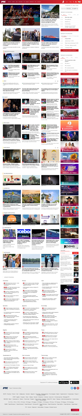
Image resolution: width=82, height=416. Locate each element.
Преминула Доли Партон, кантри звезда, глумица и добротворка (30, 372)
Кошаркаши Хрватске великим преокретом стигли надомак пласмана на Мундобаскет (31, 337)
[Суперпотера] (70, 93)
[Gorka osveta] (70, 201)
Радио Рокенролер (52, 404)
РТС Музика (63, 402)
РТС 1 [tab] (64, 14)
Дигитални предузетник (66, 399)
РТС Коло (52, 402)
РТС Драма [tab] (64, 36)
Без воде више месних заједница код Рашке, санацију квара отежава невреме (30, 317)
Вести (9, 1)
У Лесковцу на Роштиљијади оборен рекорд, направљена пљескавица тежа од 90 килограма (12, 372)
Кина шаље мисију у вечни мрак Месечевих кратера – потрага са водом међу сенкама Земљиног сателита (38, 242)
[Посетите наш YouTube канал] (78, 388)
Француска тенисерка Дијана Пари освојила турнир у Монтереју (49, 343)
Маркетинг (34, 407)
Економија (44, 305)
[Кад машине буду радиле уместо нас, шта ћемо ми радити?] (50, 58)
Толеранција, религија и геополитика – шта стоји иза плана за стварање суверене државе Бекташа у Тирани (31, 300)
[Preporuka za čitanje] (70, 233)
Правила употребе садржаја (19, 414)
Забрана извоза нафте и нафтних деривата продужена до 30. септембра (50, 313)
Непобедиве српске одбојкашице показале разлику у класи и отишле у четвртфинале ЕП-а (21, 17)
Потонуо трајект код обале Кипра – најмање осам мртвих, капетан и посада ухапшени (49, 44)
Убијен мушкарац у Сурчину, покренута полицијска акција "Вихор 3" (11, 324)
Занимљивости (7, 355)
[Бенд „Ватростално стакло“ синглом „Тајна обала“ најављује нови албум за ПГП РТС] (43, 140)
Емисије (32, 1)
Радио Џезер (74, 404)
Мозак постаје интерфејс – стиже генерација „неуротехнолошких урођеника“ (34, 136)
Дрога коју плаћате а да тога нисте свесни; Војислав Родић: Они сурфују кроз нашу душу (12, 61)
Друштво (24, 305)
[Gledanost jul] (70, 158)
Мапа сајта (75, 410)
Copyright (10, 414)
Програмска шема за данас (69, 29)
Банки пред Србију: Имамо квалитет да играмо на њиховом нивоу (30, 345)
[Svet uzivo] (70, 136)
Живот (10, 399)
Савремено (7, 227)
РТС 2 (15, 402)
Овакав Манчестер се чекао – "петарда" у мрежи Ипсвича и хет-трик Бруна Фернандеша (11, 346)
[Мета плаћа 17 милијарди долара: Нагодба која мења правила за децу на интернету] (23, 234)
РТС (35, 1)
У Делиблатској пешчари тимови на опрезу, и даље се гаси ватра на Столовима (11, 44)
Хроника (5, 305)
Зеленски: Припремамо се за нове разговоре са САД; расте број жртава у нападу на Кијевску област (53, 74)
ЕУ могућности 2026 (41, 394)
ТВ (24, 1)
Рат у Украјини (52, 394)
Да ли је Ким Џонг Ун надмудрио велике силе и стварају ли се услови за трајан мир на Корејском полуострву (49, 269)
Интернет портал (53, 407)
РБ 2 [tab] (67, 57)
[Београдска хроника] (70, 147)
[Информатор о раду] (70, 300)
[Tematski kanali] (70, 244)
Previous (61, 14)
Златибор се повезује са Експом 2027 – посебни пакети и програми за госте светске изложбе (49, 205)
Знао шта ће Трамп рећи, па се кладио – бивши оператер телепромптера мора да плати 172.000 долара (11, 358)
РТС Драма (34, 402)
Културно (7, 147)
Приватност (5, 414)
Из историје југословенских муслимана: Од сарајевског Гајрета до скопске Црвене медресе (50, 89)
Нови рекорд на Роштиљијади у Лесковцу (12, 365)
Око (5, 81)
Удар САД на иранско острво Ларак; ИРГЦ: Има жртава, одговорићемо (33, 66)
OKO (16, 1)
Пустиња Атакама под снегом (53, 133)
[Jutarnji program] (70, 125)
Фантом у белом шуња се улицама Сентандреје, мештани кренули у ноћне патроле (30, 296)
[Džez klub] (70, 180)
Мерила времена (44, 394)
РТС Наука (28, 402)
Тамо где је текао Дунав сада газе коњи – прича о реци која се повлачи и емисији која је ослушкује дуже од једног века (31, 269)
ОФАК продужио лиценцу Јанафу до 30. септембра (30, 288)
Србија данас (22, 394)
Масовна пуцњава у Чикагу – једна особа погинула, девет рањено (52, 66)
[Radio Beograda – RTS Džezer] (70, 190)
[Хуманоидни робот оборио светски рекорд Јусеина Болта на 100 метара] (52, 234)
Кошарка (24, 330)
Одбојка (31, 397)
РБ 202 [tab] (76, 57)
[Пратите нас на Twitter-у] (72, 388)
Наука (54, 399)
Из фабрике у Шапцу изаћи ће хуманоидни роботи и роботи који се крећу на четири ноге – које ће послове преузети (49, 374)
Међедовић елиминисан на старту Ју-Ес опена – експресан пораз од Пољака (53, 114)
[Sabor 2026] (70, 169)
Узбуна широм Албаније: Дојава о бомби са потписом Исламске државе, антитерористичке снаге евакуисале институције (30, 292)
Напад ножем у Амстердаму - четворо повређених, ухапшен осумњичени (49, 299)
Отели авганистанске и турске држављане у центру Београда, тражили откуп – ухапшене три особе (11, 316)
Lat (67, 1)
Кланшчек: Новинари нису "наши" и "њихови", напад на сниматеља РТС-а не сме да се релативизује (11, 292)
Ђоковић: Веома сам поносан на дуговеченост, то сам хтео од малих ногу (49, 346)
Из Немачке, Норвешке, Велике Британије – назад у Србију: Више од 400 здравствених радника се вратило (30, 313)
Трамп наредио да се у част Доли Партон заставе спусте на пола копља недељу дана (30, 368)
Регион (24, 280)
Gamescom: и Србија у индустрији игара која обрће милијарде (8, 241)
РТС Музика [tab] (74, 36)
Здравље (44, 399)
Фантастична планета (26, 184)
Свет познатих (26, 355)
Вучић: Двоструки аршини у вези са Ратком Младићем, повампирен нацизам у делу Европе (14, 66)
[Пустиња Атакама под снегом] (43, 135)
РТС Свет (23, 402)
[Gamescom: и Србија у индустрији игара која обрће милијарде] (9, 234)
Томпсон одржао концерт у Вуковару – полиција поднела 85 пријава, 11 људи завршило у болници (31, 284)
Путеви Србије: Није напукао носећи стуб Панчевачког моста (31, 320)
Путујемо (32, 399)
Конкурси (47, 407)
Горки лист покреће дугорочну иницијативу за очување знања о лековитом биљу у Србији (31, 205)
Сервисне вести (63, 394)
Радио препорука (9, 213)
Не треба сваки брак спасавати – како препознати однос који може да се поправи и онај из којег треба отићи (35, 127)
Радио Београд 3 (28, 404)
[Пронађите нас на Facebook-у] (75, 388)
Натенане (7, 252)
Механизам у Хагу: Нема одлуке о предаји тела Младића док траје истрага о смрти (31, 323)
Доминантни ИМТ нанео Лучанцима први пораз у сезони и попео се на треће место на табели (53, 108)
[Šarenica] (70, 212)
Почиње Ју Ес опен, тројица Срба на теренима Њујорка (50, 339)
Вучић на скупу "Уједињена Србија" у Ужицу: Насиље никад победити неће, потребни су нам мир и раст (11, 300)
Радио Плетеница (43, 404)
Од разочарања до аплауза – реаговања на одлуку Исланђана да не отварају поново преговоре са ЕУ (31, 60)
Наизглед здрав (43, 400)
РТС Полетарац (70, 402)
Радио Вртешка (67, 404)
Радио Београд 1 (11, 404)
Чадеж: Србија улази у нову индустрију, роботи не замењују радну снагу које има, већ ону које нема (49, 316)
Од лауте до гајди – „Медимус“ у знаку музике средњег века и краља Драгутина (11, 164)
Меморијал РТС (66, 397)
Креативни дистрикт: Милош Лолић (49, 184)
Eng (70, 1)
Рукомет (35, 397)
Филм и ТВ (49, 399)
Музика (21, 399)
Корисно (6, 188)
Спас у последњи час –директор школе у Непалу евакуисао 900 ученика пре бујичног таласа (49, 21)
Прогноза (63, 8)
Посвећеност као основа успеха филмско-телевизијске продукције (29, 222)
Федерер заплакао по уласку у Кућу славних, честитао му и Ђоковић (49, 336)
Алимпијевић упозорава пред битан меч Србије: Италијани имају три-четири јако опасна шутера (11, 114)
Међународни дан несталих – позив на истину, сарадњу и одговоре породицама (14, 73)
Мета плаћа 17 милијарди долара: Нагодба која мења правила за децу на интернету (23, 242)
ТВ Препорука (8, 173)
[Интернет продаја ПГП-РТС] (70, 290)
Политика (5, 280)
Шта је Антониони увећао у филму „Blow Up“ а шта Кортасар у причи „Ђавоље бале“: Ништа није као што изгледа (12, 89)
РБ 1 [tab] (63, 57)
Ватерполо (41, 397)
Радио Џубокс (60, 404)
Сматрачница (71, 394)
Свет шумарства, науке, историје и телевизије (10, 222)
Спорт (13, 1)
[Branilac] (70, 104)
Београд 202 (35, 404)
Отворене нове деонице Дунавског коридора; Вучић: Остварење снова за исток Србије (30, 44)
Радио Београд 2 (20, 404)
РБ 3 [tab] (72, 57)
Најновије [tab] (63, 250)
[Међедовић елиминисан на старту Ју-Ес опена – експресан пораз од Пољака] (43, 115)
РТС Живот (40, 402)
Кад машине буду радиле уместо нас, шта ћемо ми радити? (50, 370)
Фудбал (5, 330)
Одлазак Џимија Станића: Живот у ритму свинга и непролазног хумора (11, 139)
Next (77, 14)
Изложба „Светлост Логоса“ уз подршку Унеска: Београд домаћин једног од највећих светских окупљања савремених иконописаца (49, 165)
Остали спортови (58, 397)
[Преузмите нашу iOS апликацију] (74, 382)
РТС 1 (11, 402)
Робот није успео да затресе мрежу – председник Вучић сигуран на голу (11, 362)
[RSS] (76, 2)
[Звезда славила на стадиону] (43, 101)
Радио (27, 1)
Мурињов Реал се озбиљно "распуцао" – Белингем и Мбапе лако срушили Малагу (11, 350)
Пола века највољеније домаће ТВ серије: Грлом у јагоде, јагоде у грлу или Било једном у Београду (30, 89)
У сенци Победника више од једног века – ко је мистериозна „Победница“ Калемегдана (11, 368)
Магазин (20, 1)
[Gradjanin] (70, 222)
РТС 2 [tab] (69, 14)
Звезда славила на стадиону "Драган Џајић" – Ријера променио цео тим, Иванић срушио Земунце (53, 101)
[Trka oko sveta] (70, 83)
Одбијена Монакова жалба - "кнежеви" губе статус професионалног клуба (31, 341)
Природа (58, 399)
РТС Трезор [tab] (69, 36)
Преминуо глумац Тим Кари (28, 365)
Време (57, 394)
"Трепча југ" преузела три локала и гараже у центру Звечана (11, 296)
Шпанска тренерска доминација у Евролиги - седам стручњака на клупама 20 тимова (30, 348)
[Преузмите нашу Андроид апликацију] (64, 382)
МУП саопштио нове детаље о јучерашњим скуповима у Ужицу (12, 313)
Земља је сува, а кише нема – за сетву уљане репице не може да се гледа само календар (50, 324)
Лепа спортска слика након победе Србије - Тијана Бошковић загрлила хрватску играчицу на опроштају (35, 111)
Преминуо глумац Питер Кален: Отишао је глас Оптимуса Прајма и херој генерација (30, 362)
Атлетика (46, 397)
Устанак (43, 223)
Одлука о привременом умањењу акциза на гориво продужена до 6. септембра (49, 309)
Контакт (29, 407)
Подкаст (76, 394)
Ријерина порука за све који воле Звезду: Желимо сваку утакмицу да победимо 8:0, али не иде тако (35, 102)
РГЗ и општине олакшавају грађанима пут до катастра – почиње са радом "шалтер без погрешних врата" (33, 74)
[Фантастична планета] (70, 115)
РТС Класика (46, 402)
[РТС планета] (63, 2)
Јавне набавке (41, 407)
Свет (42, 280)
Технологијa (44, 355)
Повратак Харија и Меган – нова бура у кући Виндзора (12, 269)
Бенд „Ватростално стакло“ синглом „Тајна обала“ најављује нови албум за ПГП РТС (53, 140)
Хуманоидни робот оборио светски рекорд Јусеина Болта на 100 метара (52, 241)
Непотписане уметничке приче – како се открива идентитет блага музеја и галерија (30, 164)
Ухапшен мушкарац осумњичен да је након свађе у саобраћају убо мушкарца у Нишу (12, 309)
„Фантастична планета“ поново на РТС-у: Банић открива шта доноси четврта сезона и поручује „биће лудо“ (53, 126)
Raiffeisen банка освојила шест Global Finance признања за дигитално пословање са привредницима (12, 205)
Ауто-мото (51, 397)
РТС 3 (19, 402)
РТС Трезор (57, 402)
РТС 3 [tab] (75, 14)
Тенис (42, 330)
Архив (41, 405)
